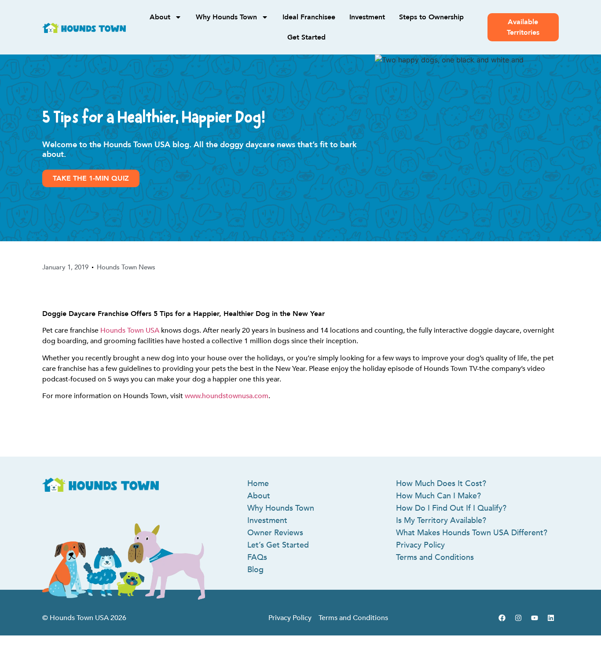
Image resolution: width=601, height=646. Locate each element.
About (160, 17)
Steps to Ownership (431, 17)
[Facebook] (502, 618)
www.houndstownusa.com (226, 396)
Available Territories (523, 27)
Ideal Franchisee (308, 17)
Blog (255, 569)
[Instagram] (518, 618)
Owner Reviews (275, 532)
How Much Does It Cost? (441, 483)
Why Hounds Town (226, 17)
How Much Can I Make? (438, 495)
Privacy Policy (420, 545)
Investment (367, 17)
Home (258, 483)
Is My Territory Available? (441, 520)
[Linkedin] (551, 618)
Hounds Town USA (129, 330)
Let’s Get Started (278, 545)
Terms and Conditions (435, 557)
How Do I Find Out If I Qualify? (451, 508)
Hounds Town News (126, 267)
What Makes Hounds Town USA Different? (471, 532)
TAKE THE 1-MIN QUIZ (91, 178)
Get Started (306, 37)
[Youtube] (535, 618)
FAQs (257, 557)
